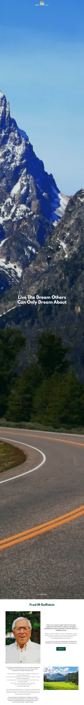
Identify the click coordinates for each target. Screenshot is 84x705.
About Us (61, 648)
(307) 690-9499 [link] (42, 594)
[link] (42, 3)
